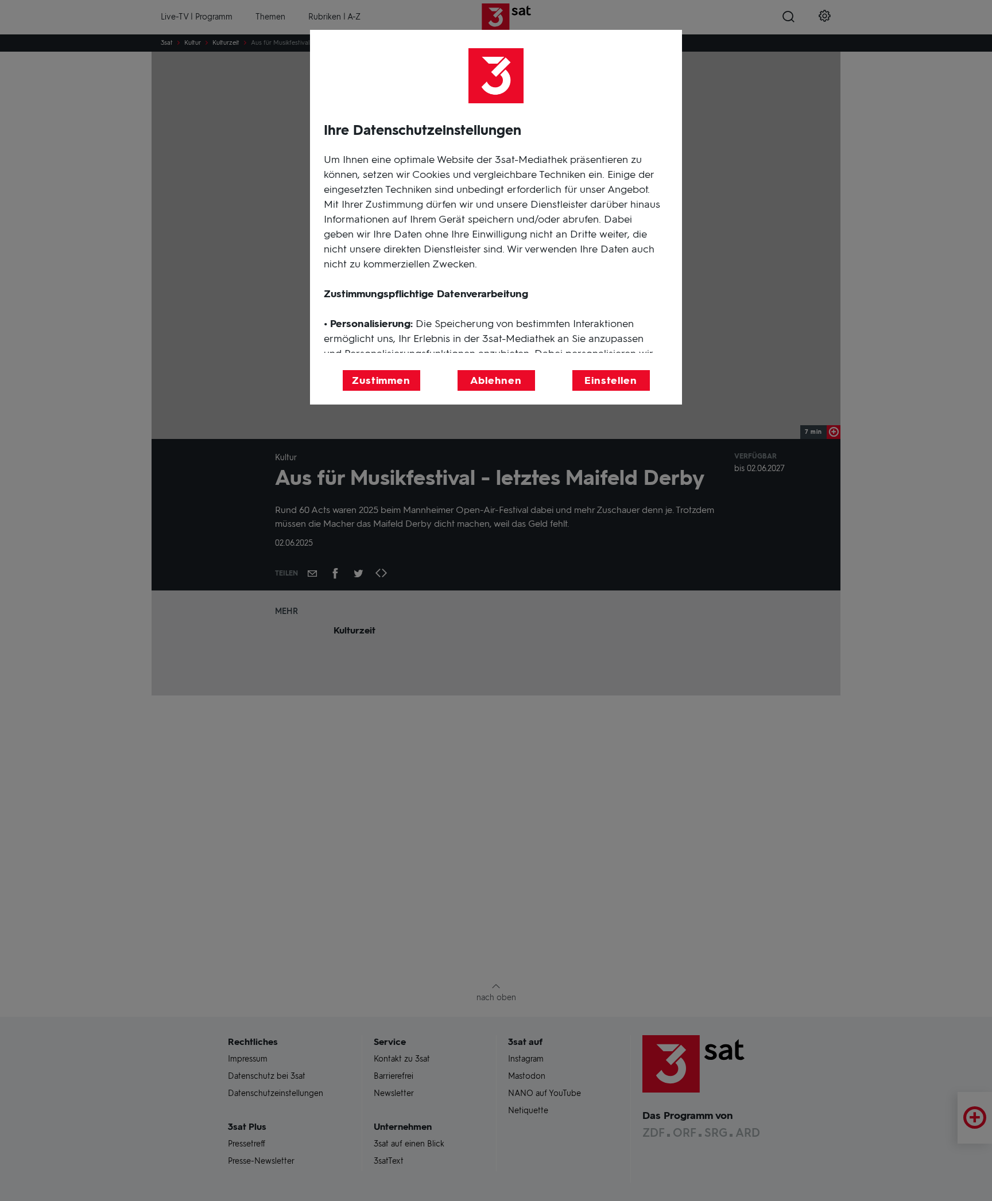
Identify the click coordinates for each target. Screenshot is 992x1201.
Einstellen (610, 380)
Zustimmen (381, 380)
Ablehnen (495, 380)
